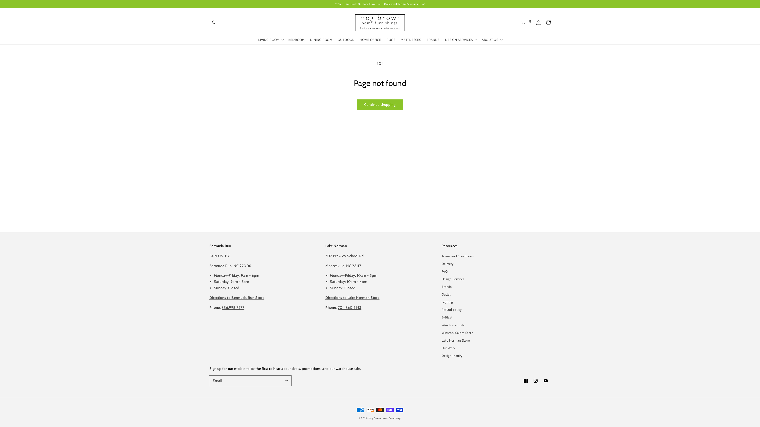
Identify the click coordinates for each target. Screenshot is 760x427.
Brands (447, 287)
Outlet (446, 294)
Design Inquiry (452, 356)
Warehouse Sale (453, 325)
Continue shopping (380, 104)
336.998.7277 (233, 307)
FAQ (445, 271)
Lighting (447, 302)
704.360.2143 (349, 307)
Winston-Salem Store (457, 333)
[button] (214, 23)
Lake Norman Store (456, 340)
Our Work (448, 348)
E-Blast (447, 317)
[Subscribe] (286, 381)
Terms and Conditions (458, 256)
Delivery (448, 264)
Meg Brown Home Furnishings (385, 418)
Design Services (453, 279)
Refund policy (452, 310)
